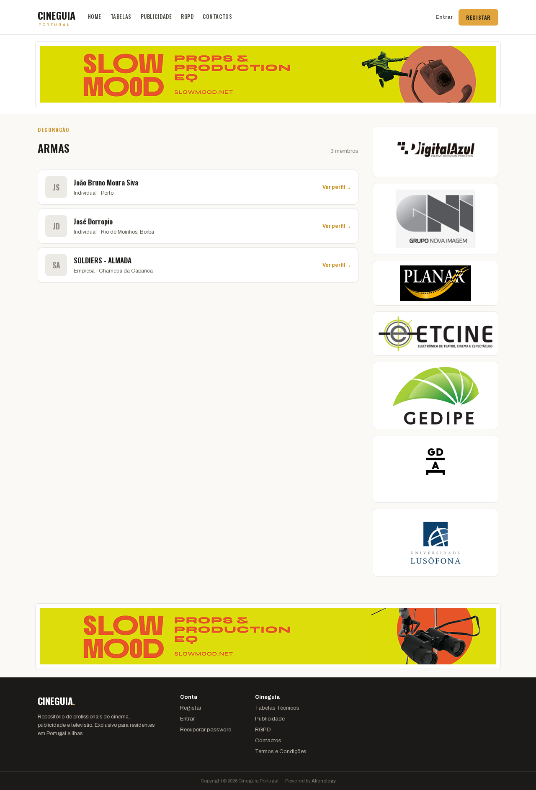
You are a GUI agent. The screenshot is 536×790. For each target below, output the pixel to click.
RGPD (187, 16)
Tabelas (121, 16)
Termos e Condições (281, 751)
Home (94, 16)
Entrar (444, 17)
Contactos (217, 16)
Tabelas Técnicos (277, 708)
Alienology (324, 780)
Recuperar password (206, 730)
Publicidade (156, 16)
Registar (478, 17)
